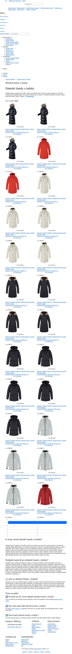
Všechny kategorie (31, 9)
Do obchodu (20, 126)
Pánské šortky (25, 639)
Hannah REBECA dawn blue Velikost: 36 (48, 443)
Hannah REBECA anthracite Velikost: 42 (16, 443)
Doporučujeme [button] (4, 16)
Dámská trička (12, 9)
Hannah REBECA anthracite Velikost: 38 (16, 409)
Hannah (39, 164)
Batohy (8, 61)
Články (2, 28)
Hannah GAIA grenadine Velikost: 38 (15, 201)
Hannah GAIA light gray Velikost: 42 (15, 270)
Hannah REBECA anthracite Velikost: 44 (48, 374)
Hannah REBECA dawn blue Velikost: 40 (48, 478)
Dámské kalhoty (10, 54)
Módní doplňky (10, 59)
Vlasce (34, 633)
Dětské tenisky (25, 642)
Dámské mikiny (52, 632)
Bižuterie (8, 64)
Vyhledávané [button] (3, 22)
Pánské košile (51, 624)
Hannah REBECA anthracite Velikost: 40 (48, 409)
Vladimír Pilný (37, 649)
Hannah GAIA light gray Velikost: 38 (15, 236)
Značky (30, 652)
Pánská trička (12, 8)
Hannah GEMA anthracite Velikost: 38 (48, 340)
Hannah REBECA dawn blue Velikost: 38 (17, 478)
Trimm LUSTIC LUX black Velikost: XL (17, 167)
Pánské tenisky (10, 51)
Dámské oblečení (15, 129)
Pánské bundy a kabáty (46, 8)
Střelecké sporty (52, 627)
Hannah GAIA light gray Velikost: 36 (47, 201)
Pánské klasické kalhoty (32, 8)
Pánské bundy (58, 8)
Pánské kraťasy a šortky (12, 62)
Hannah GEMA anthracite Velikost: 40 (48, 305)
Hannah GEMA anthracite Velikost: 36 (16, 305)
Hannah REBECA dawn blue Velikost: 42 (17, 513)
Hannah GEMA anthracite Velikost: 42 (16, 340)
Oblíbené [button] (2, 19)
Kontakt (2, 31)
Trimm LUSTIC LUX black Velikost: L (48, 132)
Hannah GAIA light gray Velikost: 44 (47, 270)
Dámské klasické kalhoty (12, 58)
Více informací (17, 134)
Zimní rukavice (9, 644)
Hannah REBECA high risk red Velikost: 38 (49, 513)
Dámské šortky (9, 646)
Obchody (2, 25)
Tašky (7, 641)
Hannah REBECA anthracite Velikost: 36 (16, 374)
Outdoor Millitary (5, 33)
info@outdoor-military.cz (15, 627)
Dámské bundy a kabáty (23, 79)
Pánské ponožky (52, 625)
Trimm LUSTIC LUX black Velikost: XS (17, 132)
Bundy (7, 639)
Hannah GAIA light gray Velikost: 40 (47, 236)
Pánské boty (20, 9)
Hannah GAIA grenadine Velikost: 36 (47, 167)
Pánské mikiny (10, 53)
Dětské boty (24, 641)
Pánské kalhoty (21, 8)
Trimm (7, 129)
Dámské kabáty (9, 131)
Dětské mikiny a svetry (11, 642)
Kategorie (36, 652)
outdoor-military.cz (16, 608)
